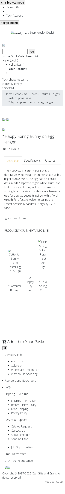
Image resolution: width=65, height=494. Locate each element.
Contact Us (18, 430)
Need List (32, 56)
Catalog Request (21, 426)
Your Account (14, 15)
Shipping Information (23, 400)
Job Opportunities (22, 447)
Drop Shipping (19, 409)
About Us (17, 361)
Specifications (32, 160)
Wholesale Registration (25, 370)
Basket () (12, 7)
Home (6, 56)
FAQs (8, 387)
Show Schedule (20, 435)
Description (13, 161)
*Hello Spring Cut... (43, 286)
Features (50, 160)
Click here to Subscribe (19, 460)
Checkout (8, 88)
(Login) (14, 60)
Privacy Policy (19, 413)
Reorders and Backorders (20, 380)
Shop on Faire (19, 439)
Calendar (16, 365)
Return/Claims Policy (23, 405)
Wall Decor (30, 94)
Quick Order (18, 56)
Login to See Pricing (14, 218)
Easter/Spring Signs (19, 98)
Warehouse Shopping (24, 374)
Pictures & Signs (50, 94)
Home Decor (13, 94)
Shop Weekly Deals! (42, 32)
